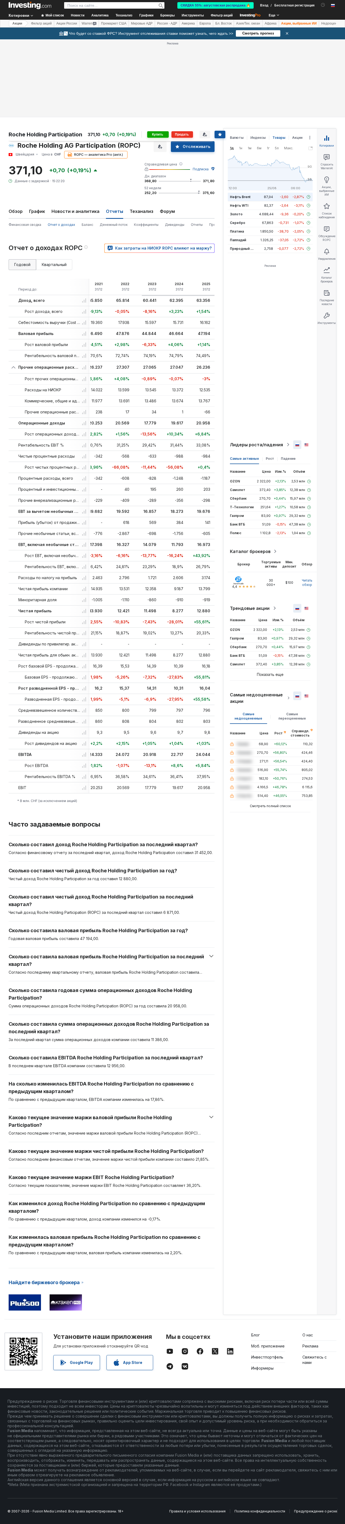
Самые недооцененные (248, 716)
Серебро (237, 223)
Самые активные (244, 459)
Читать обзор (307, 582)
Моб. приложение (268, 1346)
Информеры (262, 1368)
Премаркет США (113, 23)
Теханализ (141, 211)
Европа (205, 23)
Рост (270, 459)
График (37, 211)
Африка (271, 23)
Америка (188, 23)
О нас (307, 1335)
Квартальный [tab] (54, 264)
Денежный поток (113, 225)
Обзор (16, 211)
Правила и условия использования (197, 1511)
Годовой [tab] (22, 264)
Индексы (258, 138)
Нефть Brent (240, 197)
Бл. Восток (223, 23)
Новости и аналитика (75, 211)
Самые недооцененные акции (256, 698)
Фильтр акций (222, 15)
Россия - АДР (167, 23)
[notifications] (323, 5)
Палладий (238, 240)
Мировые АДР (142, 23)
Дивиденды (174, 225)
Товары (278, 138)
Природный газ (243, 249)
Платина (237, 231)
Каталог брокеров (250, 551)
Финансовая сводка (25, 225)
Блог (255, 1335)
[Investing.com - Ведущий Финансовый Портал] (30, 5)
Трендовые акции (250, 608)
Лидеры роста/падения (256, 444)
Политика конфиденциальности (259, 1511)
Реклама (310, 1346)
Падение (288, 459)
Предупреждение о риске (315, 1511)
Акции (17, 23)
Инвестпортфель (267, 1357)
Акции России (66, 23)
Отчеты (197, 225)
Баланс (87, 225)
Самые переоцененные (292, 716)
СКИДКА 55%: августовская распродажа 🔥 (215, 5)
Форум (167, 211)
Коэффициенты (146, 225)
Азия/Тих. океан (248, 23)
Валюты (237, 138)
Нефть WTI (239, 205)
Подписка (201, 169)
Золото (236, 214)
